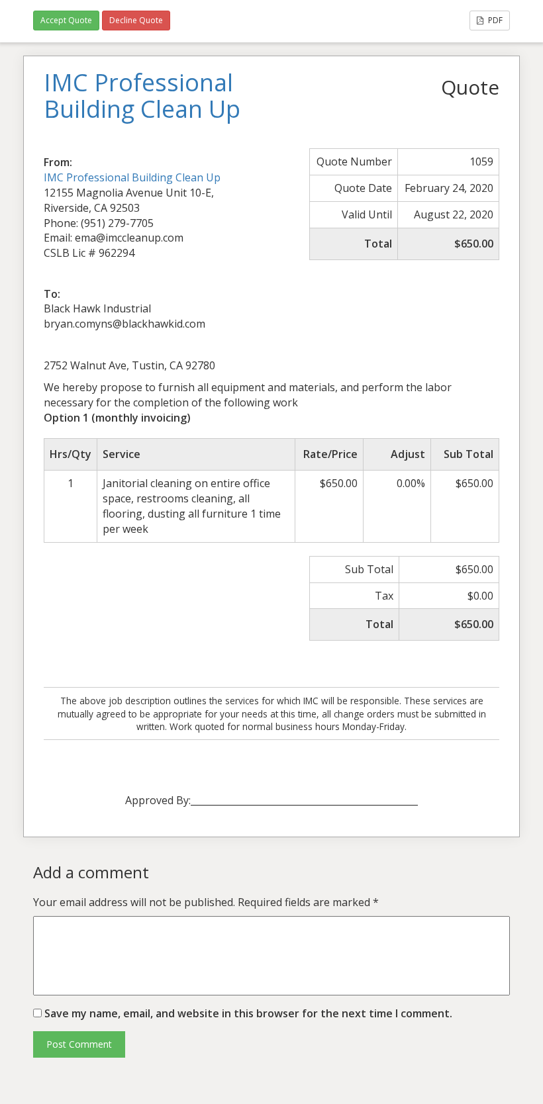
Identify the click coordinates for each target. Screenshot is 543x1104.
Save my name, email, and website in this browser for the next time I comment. (248, 1013)
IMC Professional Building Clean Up (132, 177)
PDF (494, 20)
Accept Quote (66, 20)
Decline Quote (136, 20)
